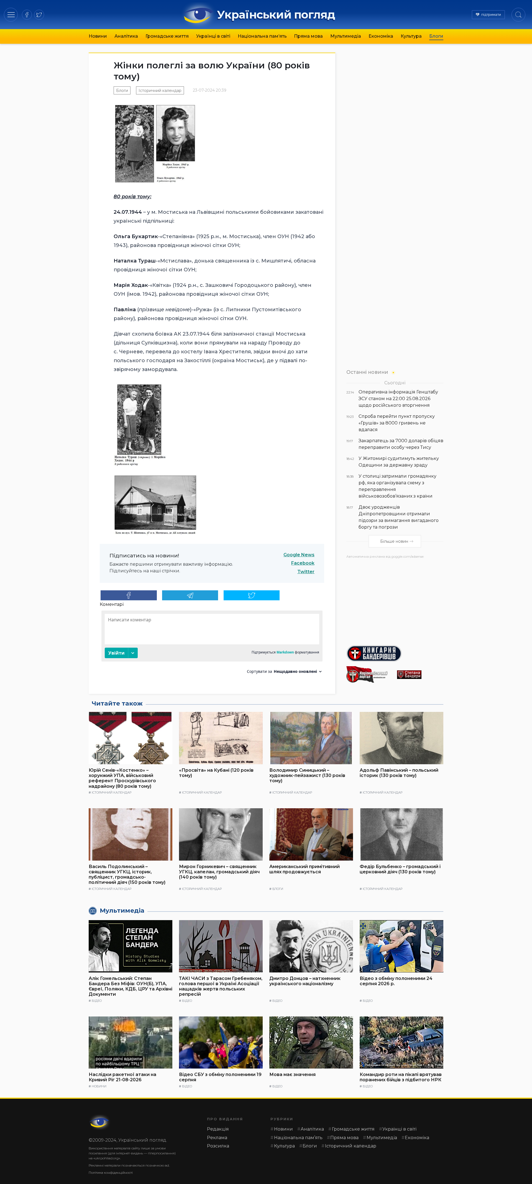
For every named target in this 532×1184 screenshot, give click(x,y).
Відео (97, 1001)
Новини (98, 36)
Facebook (302, 563)
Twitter (305, 571)
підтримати (491, 14)
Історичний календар (160, 90)
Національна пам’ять (262, 36)
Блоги (436, 36)
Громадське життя (167, 36)
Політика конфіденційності (111, 1172)
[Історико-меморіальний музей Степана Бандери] (420, 674)
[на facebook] (27, 15)
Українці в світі (213, 36)
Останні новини (367, 372)
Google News (298, 554)
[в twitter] (39, 15)
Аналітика (126, 36)
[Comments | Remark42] (212, 644)
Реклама (217, 1137)
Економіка (381, 36)
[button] (11, 14)
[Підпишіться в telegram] (190, 595)
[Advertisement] (394, 600)
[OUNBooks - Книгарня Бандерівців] (394, 653)
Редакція (218, 1129)
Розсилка (218, 1146)
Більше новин (394, 541)
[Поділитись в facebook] (129, 595)
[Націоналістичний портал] (369, 674)
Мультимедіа (345, 36)
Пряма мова (308, 36)
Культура (411, 36)
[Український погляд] (100, 1122)
